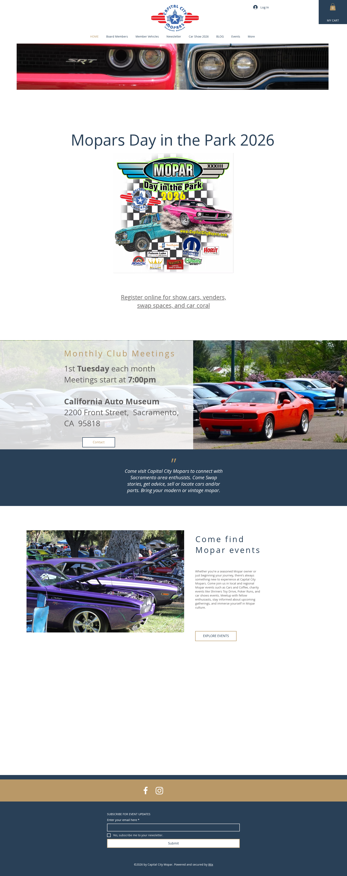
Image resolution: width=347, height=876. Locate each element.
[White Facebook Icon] (146, 790)
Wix (210, 864)
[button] (333, 6)
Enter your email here (123, 820)
